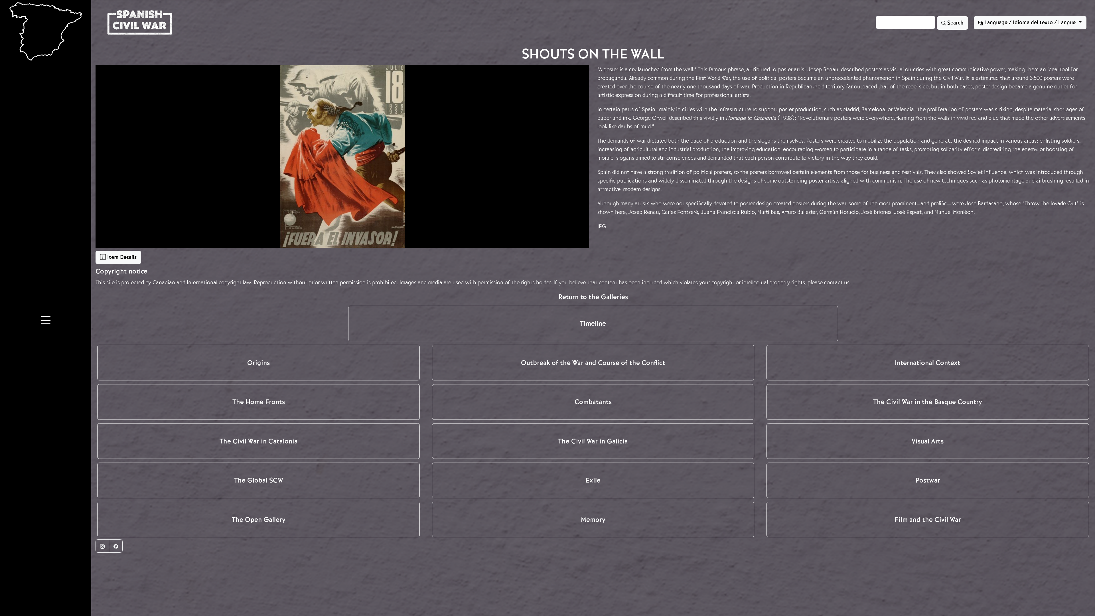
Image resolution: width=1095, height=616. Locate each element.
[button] (45, 321)
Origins (258, 362)
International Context (927, 362)
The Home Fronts (258, 402)
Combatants (593, 402)
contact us (836, 282)
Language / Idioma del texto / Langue (1030, 22)
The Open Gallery (258, 519)
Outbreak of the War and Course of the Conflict (593, 362)
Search (955, 22)
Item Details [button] (121, 257)
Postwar (927, 480)
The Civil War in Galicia (593, 441)
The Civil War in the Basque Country (927, 402)
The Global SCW (258, 480)
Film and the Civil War (928, 519)
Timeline (593, 323)
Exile (593, 480)
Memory (593, 519)
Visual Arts (928, 441)
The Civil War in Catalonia (259, 441)
